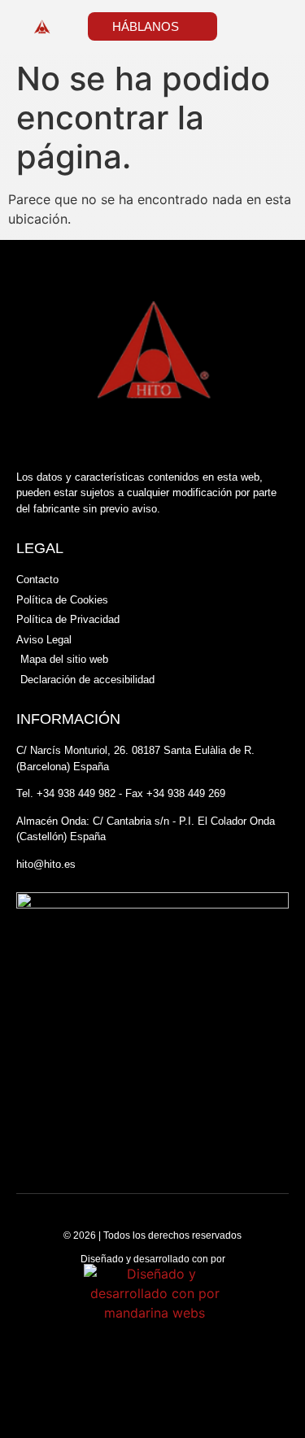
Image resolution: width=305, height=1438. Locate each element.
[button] (271, 26)
